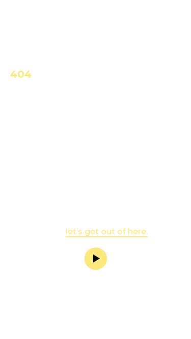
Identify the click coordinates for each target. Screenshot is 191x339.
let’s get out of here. (107, 231)
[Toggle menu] (173, 26)
